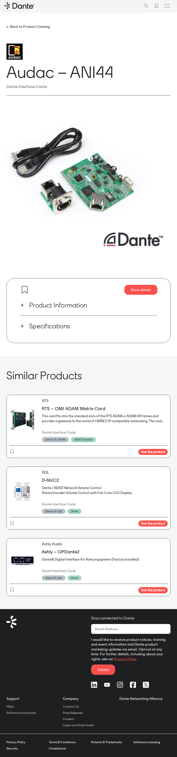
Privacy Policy (125, 659)
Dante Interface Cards (26, 86)
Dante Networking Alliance (140, 698)
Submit (103, 670)
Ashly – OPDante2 (61, 551)
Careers (68, 719)
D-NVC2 (50, 480)
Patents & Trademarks (106, 742)
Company (70, 698)
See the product (153, 452)
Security (12, 748)
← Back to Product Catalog (28, 26)
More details (141, 290)
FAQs (10, 706)
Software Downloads (21, 713)
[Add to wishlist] (25, 290)
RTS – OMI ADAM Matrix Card (74, 408)
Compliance (57, 748)
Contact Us (71, 706)
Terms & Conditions (62, 742)
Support (12, 698)
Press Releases (73, 713)
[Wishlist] (156, 5)
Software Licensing (146, 742)
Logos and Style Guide (78, 725)
